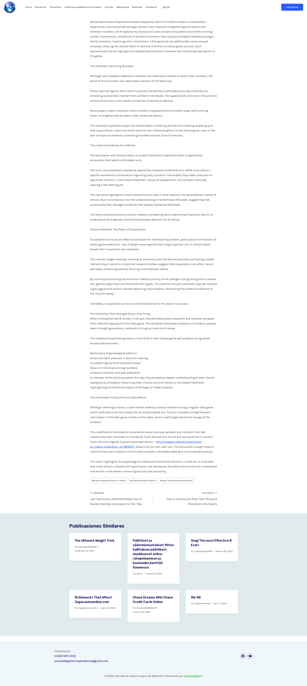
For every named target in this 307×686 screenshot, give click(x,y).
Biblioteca (123, 7)
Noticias (137, 7)
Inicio (28, 7)
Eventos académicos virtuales (83, 7)
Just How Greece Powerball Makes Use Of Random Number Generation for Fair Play (116, 499)
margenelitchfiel (203, 551)
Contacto (151, 7)
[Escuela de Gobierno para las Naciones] (10, 7)
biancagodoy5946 (88, 547)
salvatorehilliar (202, 603)
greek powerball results (143, 480)
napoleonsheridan (88, 608)
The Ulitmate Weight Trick (94, 540)
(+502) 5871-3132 (65, 656)
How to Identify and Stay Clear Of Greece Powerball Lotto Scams (192, 499)
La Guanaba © (193, 676)
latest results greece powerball (176, 480)
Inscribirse (292, 7)
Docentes (55, 7)
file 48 (196, 597)
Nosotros (40, 7)
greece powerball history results (108, 480)
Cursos (109, 7)
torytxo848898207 (147, 608)
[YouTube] (250, 656)
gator (140, 573)
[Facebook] (243, 656)
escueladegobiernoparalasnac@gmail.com (81, 661)
